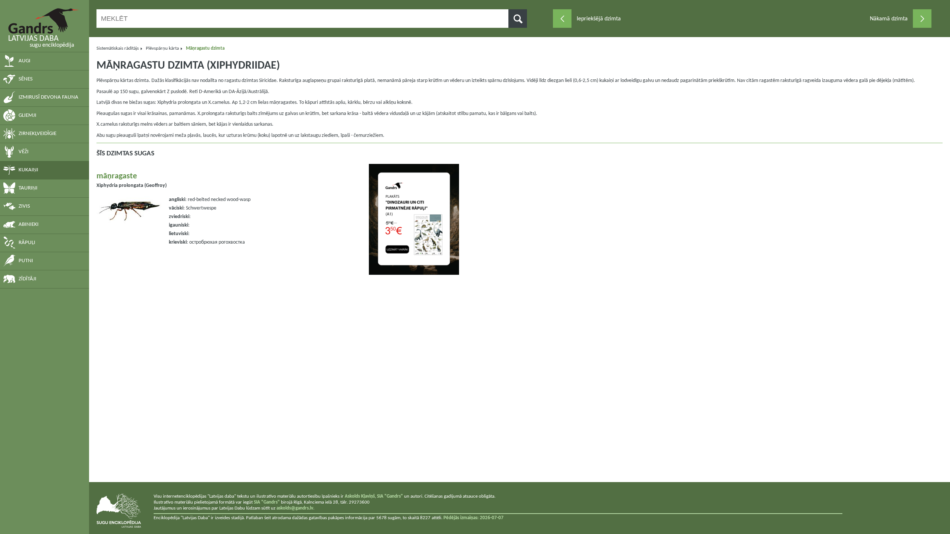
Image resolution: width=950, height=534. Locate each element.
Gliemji (27, 115)
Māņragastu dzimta (205, 48)
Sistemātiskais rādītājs (117, 48)
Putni (26, 261)
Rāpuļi (27, 242)
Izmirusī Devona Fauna (48, 97)
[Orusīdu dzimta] (922, 18)
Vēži (24, 152)
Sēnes (26, 79)
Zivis (24, 206)
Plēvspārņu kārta (162, 48)
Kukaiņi (28, 170)
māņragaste (116, 176)
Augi (24, 61)
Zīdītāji (27, 279)
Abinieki (29, 224)
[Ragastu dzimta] (562, 18)
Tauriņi (28, 188)
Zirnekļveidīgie (37, 133)
